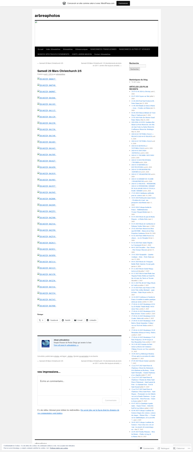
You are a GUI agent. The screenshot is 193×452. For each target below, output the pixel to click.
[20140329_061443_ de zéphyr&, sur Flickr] (46, 148)
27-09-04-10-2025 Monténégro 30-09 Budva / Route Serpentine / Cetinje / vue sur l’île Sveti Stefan (143, 323)
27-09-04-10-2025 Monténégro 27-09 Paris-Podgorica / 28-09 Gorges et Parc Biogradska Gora (143, 339)
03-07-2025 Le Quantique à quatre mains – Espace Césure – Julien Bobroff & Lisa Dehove (142, 405)
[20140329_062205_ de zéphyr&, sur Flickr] (46, 204)
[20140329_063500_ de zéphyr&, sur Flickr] (46, 305)
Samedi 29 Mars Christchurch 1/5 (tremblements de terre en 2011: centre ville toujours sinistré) (101, 64)
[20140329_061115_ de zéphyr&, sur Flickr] (46, 110)
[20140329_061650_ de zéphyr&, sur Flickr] (46, 167)
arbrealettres (60, 74)
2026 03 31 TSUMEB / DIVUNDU (142, 155)
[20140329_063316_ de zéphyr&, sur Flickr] (46, 286)
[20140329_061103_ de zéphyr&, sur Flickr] (46, 104)
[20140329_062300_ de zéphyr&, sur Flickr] (46, 217)
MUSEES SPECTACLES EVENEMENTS (53, 54)
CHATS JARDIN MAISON (82, 54)
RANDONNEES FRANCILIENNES (103, 49)
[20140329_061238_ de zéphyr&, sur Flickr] (46, 123)
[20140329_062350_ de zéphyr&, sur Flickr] (46, 230)
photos (56, 356)
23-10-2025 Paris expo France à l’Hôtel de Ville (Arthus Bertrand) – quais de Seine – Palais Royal (143, 289)
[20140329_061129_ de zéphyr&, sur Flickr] (46, 116)
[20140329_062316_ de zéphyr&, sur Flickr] (46, 223)
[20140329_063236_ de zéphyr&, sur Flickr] (46, 280)
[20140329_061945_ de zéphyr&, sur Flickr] (46, 192)
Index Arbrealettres (53, 49)
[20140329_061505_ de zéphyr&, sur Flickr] (46, 154)
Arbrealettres (68, 49)
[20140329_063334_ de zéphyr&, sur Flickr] (46, 293)
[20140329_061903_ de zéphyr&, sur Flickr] (46, 179)
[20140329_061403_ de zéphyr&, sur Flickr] (46, 141)
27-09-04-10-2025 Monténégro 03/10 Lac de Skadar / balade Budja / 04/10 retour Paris (143, 306)
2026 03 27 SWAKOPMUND (141, 174)
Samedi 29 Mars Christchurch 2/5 (59, 71)
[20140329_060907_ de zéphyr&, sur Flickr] (46, 91)
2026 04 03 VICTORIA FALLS (141, 141)
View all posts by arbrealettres (66, 345)
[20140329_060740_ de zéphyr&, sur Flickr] (46, 85)
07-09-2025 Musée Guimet (139, 361)
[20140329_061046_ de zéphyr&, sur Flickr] (46, 97)
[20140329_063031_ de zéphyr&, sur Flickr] (46, 249)
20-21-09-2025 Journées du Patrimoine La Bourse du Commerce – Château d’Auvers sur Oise (142, 346)
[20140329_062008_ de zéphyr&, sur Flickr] (46, 198)
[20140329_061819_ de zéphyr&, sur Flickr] (46, 173)
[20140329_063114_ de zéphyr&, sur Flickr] (46, 261)
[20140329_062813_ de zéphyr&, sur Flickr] (46, 242)
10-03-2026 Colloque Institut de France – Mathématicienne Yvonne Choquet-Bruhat (141, 209)
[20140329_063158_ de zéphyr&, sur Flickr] (46, 274)
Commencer (123, 3)
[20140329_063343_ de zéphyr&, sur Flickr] (46, 299)
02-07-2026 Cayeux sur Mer (140, 96)
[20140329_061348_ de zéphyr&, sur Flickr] (46, 135)
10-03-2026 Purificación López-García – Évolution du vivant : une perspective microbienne (143, 200)
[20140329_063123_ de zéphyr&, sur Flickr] (46, 268)
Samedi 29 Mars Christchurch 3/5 (50, 63)
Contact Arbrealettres (102, 54)
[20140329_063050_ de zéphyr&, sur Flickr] (46, 255)
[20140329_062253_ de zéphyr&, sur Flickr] (46, 211)
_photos (70, 356)
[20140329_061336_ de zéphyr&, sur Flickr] (46, 129)
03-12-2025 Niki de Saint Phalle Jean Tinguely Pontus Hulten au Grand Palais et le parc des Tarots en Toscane (143, 275)
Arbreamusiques (81, 49)
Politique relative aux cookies (59, 448)
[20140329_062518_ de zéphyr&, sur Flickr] (46, 236)
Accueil (40, 49)
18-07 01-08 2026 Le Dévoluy (141, 91)
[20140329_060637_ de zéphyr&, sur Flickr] (46, 78)
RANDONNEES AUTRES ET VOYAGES (134, 49)
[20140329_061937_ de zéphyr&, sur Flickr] (46, 186)
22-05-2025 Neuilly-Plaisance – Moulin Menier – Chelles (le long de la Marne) (143, 434)
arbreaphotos (47, 15)
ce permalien (83, 356)
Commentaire (110, 400)
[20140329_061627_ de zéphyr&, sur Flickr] (46, 160)
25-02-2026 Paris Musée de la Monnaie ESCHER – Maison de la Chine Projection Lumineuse (142, 230)
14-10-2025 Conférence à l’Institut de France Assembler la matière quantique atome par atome (143, 299)
